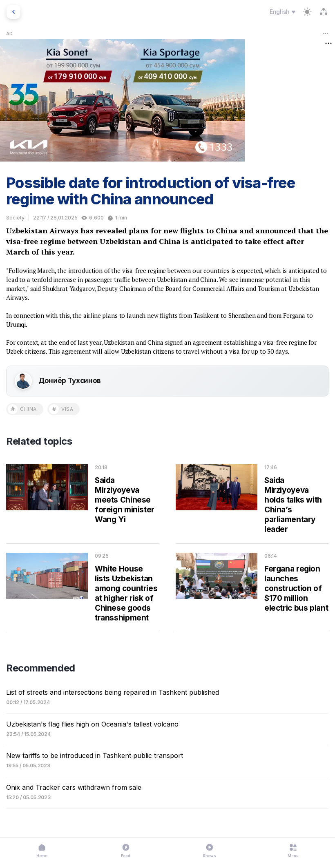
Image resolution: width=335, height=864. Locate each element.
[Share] (323, 12)
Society (15, 218)
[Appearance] (307, 12)
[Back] (13, 12)
